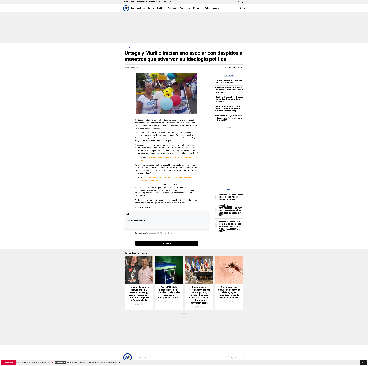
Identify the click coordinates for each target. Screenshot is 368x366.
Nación (150, 8)
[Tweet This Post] (230, 67)
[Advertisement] (184, 27)
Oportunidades (153, 2)
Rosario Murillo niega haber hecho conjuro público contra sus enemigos (228, 81)
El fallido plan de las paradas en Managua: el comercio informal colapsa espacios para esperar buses (229, 99)
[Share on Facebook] (226, 67)
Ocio (207, 8)
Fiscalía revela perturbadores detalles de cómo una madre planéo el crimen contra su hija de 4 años (229, 89)
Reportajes (185, 8)
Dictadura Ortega (151, 233)
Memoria (197, 8)
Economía (172, 8)
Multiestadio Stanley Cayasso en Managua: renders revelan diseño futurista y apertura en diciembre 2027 (229, 118)
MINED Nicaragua (162, 233)
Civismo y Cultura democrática (138, 2)
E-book (169, 2)
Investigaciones (138, 8)
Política (160, 8)
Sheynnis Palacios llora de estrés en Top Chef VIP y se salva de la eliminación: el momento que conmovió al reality (228, 108)
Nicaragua (171, 233)
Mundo (216, 8)
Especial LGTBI (162, 2)
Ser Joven (126, 2)
